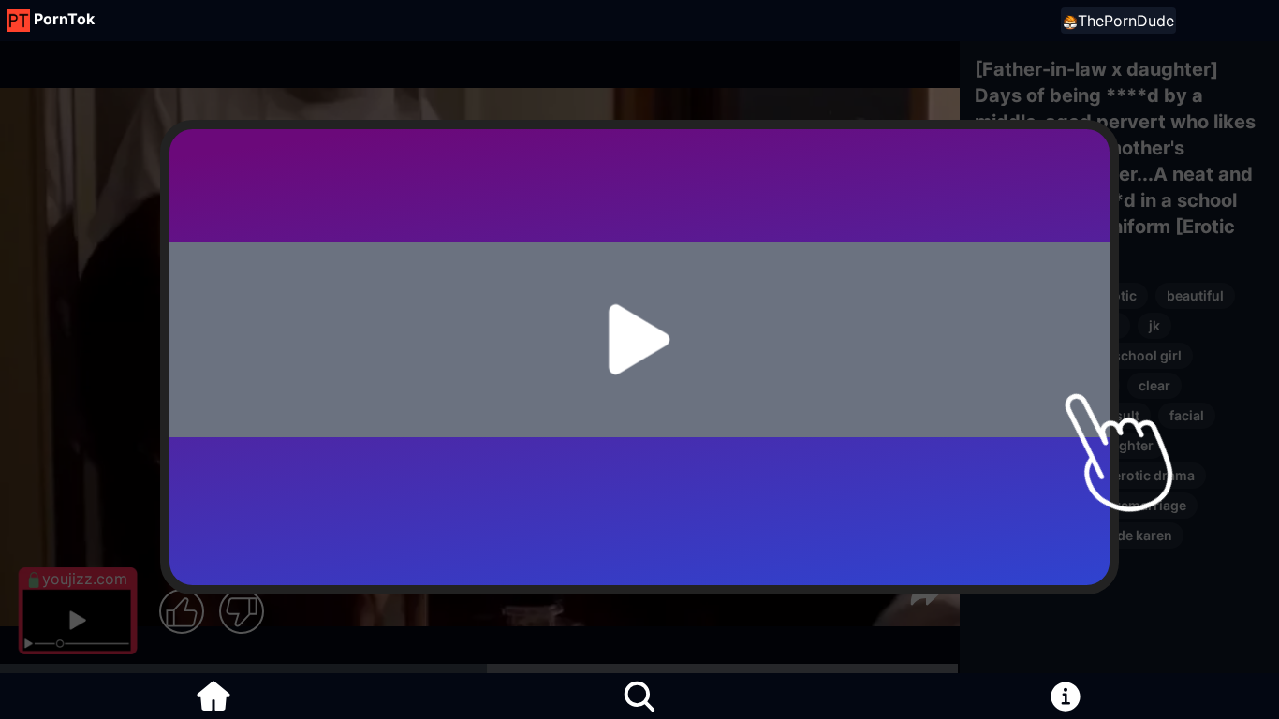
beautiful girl (1026, 325)
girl (1108, 325)
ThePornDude (1126, 20)
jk (1154, 325)
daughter (1124, 445)
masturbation (1029, 415)
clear (1154, 385)
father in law (1025, 445)
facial (1186, 415)
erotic (1118, 295)
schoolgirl (1018, 355)
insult (1121, 415)
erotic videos (1027, 295)
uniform (1083, 385)
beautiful (1195, 295)
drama (1006, 385)
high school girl (1131, 355)
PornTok (64, 18)
